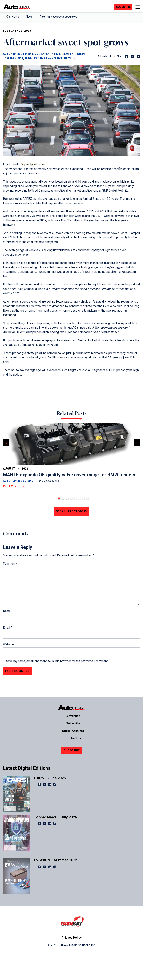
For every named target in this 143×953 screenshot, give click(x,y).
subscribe (123, 6)
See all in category (71, 511)
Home (15, 16)
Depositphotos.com (33, 164)
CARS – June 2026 (50, 778)
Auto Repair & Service (18, 53)
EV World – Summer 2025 (55, 860)
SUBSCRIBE (72, 750)
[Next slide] (137, 442)
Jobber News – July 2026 (55, 817)
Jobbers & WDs (13, 58)
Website (8, 644)
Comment (10, 563)
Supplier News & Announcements (48, 58)
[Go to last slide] (6, 442)
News (29, 16)
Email (7, 627)
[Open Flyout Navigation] (137, 7)
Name (8, 611)
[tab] (59, 498)
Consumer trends (47, 53)
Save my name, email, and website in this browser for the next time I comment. (57, 661)
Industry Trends (74, 53)
